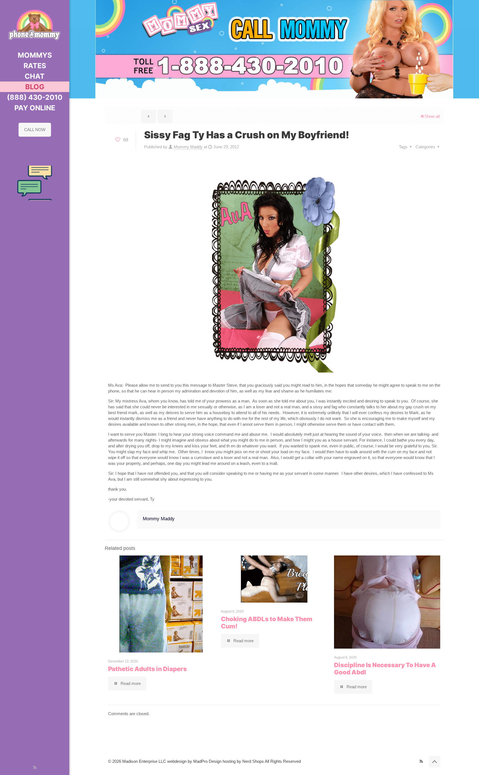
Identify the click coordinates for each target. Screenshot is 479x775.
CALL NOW (34, 129)
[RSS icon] (35, 767)
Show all (432, 116)
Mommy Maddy (188, 146)
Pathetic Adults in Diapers (147, 668)
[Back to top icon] (434, 762)
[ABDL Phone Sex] (34, 25)
